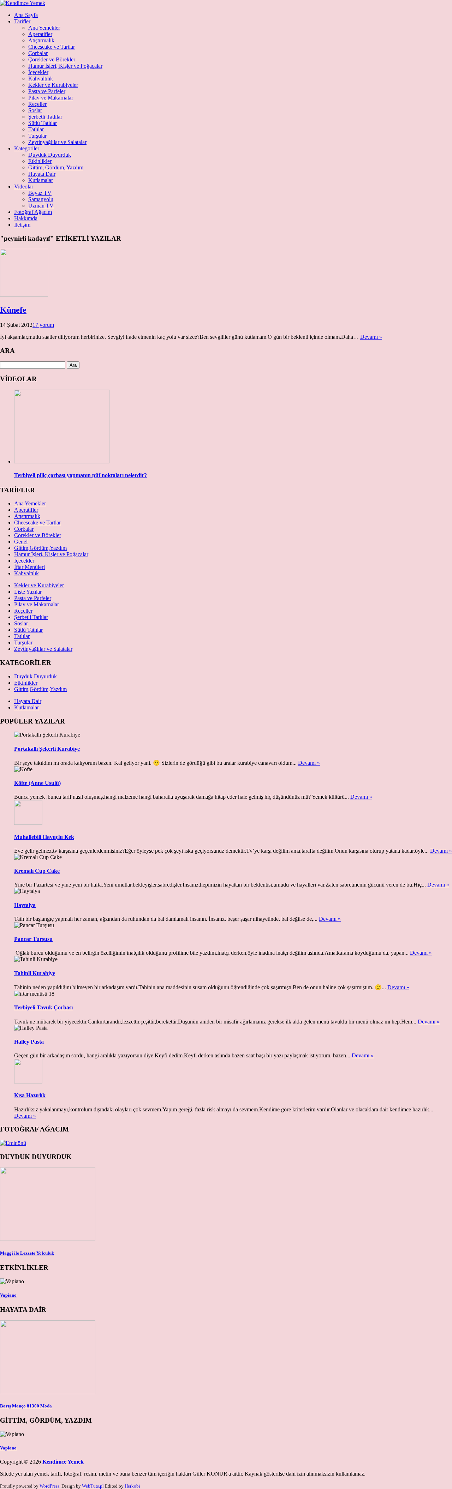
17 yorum (43, 325)
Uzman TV (41, 206)
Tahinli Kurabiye (34, 973)
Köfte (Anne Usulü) (37, 783)
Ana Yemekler (44, 28)
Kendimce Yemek (63, 1462)
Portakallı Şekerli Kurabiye (47, 749)
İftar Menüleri (29, 567)
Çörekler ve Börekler (51, 59)
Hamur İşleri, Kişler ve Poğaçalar (65, 66)
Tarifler (22, 21)
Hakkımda (25, 218)
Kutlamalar (40, 180)
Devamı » (371, 337)
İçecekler (38, 72)
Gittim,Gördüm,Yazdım (40, 548)
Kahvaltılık (40, 79)
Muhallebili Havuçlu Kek (44, 837)
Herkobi (132, 1486)
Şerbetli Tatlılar (45, 117)
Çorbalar (38, 53)
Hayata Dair (41, 174)
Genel (21, 542)
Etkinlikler (40, 161)
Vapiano (8, 1295)
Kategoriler (26, 148)
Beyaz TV (40, 193)
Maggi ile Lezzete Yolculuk (27, 1253)
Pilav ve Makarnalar (50, 98)
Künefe (13, 309)
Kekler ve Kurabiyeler (53, 85)
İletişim (22, 225)
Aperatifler (40, 34)
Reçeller (37, 104)
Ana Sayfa (26, 15)
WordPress (49, 1486)
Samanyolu (40, 199)
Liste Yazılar (28, 592)
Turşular (37, 136)
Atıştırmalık (41, 40)
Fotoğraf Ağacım (33, 212)
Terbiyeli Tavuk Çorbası (43, 1007)
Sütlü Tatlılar (42, 123)
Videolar (23, 187)
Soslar (35, 110)
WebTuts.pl (93, 1486)
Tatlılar (36, 129)
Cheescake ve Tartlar (51, 47)
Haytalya (25, 905)
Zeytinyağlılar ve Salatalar (57, 142)
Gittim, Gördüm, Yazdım (55, 167)
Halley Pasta (29, 1042)
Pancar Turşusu (33, 939)
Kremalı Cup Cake (37, 871)
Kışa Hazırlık (30, 1095)
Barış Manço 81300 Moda (26, 1406)
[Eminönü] (13, 1143)
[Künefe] (24, 295)
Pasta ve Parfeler (46, 91)
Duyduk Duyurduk (49, 155)
